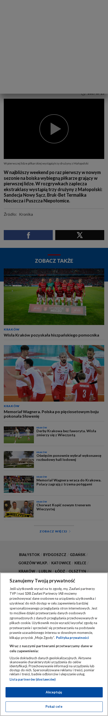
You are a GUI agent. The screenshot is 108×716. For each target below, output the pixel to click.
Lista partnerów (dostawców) (33, 679)
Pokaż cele (53, 706)
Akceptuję (54, 692)
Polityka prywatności (72, 638)
